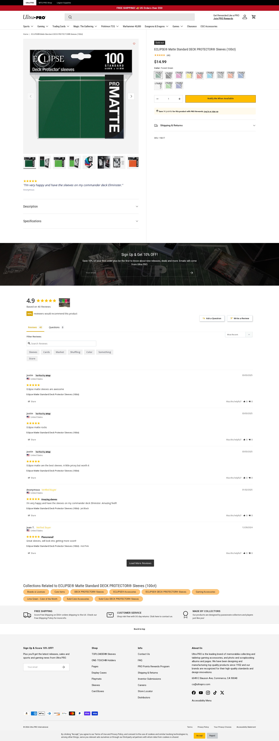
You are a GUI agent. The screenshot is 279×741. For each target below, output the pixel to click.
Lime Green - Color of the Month (42, 599)
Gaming (41, 26)
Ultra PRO (30, 3)
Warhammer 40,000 (132, 26)
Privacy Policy (117, 734)
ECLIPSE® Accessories (124, 592)
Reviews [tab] (32, 327)
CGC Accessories (209, 26)
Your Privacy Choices (222, 727)
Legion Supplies (64, 3)
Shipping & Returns (148, 672)
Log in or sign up (211, 111)
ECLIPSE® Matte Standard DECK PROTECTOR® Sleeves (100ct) (57, 34)
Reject (212, 736)
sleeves (33, 352)
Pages (95, 666)
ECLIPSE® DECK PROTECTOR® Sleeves (166, 592)
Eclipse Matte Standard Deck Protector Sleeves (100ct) (52, 394)
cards (46, 352)
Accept (199, 736)
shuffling (75, 352)
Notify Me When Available (220, 98)
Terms (189, 727)
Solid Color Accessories (78, 599)
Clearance (192, 26)
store (32, 358)
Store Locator (145, 691)
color (89, 352)
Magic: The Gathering (83, 26)
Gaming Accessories (205, 592)
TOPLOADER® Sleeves (104, 654)
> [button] (140, 563)
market (60, 352)
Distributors (144, 697)
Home (25, 34)
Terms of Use (101, 734)
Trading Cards (59, 26)
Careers (142, 685)
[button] (253, 16)
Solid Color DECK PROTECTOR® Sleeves (119, 599)
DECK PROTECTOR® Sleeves (89, 592)
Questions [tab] (54, 327)
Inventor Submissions (149, 678)
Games (176, 26)
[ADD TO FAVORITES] (134, 44)
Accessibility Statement (246, 727)
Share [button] (33, 401)
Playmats (97, 678)
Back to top (139, 629)
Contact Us (144, 654)
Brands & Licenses (36, 592)
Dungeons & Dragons (155, 26)
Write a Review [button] (241, 318)
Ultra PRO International (39, 727)
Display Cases (99, 672)
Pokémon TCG (108, 26)
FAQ (140, 660)
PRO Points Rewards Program (154, 666)
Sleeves (96, 685)
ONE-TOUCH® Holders (104, 660)
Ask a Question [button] (213, 318)
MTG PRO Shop (45, 3)
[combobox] (129, 17)
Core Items (60, 592)
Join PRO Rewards (223, 18)
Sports (26, 26)
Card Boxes (98, 691)
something (104, 352)
